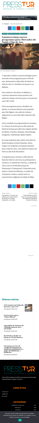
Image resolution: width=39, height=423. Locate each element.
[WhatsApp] (23, 28)
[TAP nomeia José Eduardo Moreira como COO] (28, 307)
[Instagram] (19, 383)
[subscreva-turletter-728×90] (19, 18)
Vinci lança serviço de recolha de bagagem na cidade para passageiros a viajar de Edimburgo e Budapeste (13, 349)
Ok (20, 420)
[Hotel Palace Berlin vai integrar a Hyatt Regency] (28, 338)
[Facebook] (10, 28)
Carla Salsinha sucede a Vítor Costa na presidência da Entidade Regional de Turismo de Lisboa (29, 198)
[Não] (37, 417)
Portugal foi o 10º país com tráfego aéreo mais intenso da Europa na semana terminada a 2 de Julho (10, 198)
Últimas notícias (10, 299)
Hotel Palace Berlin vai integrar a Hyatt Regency (13, 336)
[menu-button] (36, 13)
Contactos (5, 391)
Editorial (4, 396)
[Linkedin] (27, 28)
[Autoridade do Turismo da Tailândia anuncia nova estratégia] (28, 328)
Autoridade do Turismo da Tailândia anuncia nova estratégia (14, 327)
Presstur (6, 24)
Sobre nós (5, 394)
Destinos (4, 33)
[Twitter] (14, 28)
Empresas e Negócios (14, 33)
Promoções (24, 33)
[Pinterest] (18, 28)
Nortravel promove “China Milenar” (11, 316)
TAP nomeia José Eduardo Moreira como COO (14, 306)
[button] (32, 13)
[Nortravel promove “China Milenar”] (28, 318)
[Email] (31, 28)
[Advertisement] (19, 226)
